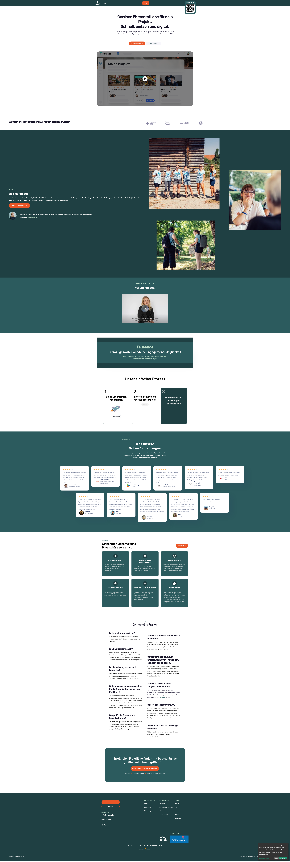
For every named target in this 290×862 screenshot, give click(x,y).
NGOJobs (162, 697)
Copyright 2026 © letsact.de (16, 856)
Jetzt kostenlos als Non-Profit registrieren (145, 768)
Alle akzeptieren (283, 858)
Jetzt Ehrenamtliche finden (137, 43)
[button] (115, 3)
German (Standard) (107, 819)
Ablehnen (276, 858)
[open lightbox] (145, 78)
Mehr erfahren (153, 43)
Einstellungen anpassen (264, 858)
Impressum (243, 856)
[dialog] (273, 851)
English (103, 821)
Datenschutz (251, 856)
